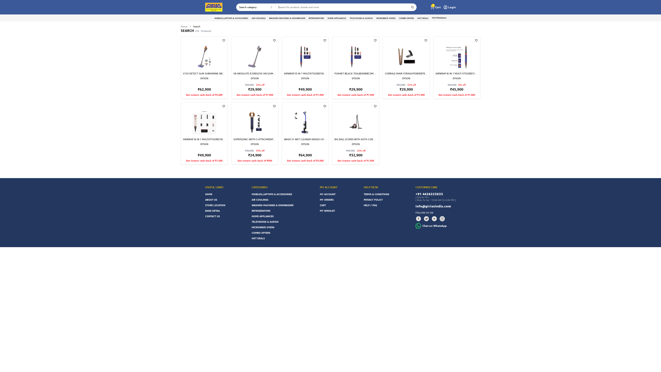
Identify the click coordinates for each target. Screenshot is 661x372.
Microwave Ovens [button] (386, 18)
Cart (323, 205)
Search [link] (196, 26)
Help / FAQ (370, 205)
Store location (215, 205)
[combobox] (256, 7)
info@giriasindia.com (433, 206)
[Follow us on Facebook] (418, 219)
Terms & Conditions (376, 194)
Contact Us (212, 216)
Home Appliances (263, 216)
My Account (327, 194)
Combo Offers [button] (406, 18)
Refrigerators (261, 210)
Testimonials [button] (439, 17)
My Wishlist (327, 210)
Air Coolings (260, 199)
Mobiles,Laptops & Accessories (272, 194)
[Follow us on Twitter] (426, 219)
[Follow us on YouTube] (434, 219)
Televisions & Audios (265, 221)
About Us (211, 199)
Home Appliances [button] (337, 18)
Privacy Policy (373, 199)
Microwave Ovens (263, 227)
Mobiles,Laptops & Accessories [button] (231, 18)
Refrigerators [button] (316, 18)
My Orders (327, 199)
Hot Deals (258, 238)
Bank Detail (212, 210)
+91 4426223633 (429, 194)
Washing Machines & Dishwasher (272, 205)
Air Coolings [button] (259, 18)
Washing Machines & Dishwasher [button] (287, 18)
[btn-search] (412, 7)
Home (184, 26)
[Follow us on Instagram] (442, 219)
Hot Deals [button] (422, 18)
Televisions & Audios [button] (361, 18)
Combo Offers (261, 232)
